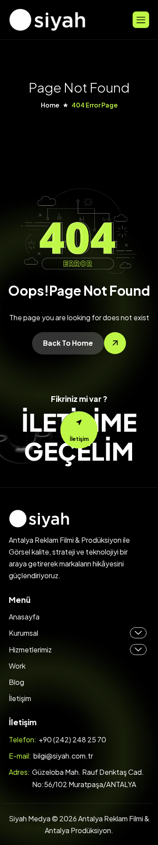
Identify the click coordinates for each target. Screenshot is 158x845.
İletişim (20, 698)
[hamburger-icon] (141, 19)
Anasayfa (24, 616)
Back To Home (68, 342)
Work (17, 665)
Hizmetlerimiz (30, 649)
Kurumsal (23, 632)
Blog (16, 682)
